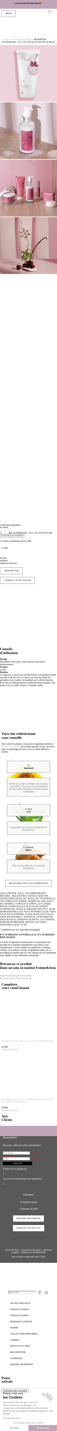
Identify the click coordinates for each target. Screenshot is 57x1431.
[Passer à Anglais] (43, 26)
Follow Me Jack (31, 1257)
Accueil (5, 39)
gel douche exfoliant (10, 746)
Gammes (14, 1340)
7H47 (42, 1257)
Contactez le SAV (28, 1209)
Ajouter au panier (12, 536)
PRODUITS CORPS (19, 1315)
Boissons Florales (21, 1321)
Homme (14, 1328)
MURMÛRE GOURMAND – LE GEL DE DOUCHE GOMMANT (27, 1041)
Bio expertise (18, 1352)
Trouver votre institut (15, 977)
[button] (11, 570)
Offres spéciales (20, 1303)
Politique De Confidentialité (33, 1252)
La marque (16, 1358)
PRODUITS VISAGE (19, 1309)
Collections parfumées (21, 39)
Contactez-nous (28, 1202)
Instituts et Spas (20, 1346)
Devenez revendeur (21, 1364)
